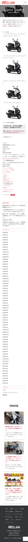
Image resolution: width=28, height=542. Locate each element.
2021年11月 (6, 361)
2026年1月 (5, 249)
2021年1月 (5, 383)
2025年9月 (5, 259)
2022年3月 (5, 351)
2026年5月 (5, 239)
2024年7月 (5, 290)
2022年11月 (6, 332)
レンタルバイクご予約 (18, 514)
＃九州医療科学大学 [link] (8, 182)
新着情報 (12, 194)
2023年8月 (5, 312)
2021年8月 (5, 366)
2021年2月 (5, 380)
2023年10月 (6, 307)
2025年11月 (6, 254)
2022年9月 (5, 337)
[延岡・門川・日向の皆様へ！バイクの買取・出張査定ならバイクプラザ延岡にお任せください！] (14, 480)
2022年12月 (6, 329)
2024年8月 (5, 288)
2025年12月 (6, 252)
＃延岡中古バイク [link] (7, 191)
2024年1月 (5, 303)
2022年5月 (5, 346)
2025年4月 (5, 269)
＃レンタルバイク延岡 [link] (8, 170)
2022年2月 (5, 354)
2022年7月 (5, 341)
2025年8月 (5, 261)
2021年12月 (6, 358)
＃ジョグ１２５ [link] (7, 185)
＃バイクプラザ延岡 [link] (8, 168)
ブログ (4, 390)
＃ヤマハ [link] (5, 174)
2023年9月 (5, 310)
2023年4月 (5, 320)
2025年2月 (5, 273)
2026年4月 (5, 242)
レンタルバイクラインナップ (10, 392)
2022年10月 (6, 334)
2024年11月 (6, 281)
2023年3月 (5, 322)
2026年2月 (5, 247)
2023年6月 (5, 317)
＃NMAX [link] (5, 187)
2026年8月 (5, 232)
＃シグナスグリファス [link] (8, 189)
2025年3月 (5, 271)
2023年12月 (6, 305)
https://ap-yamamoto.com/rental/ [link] (11, 158)
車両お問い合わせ (18, 511)
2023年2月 (5, 324)
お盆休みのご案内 (7, 219)
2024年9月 (5, 286)
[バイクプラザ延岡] (9, 2)
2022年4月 (5, 349)
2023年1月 (5, 327)
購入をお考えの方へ (9, 516)
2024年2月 (5, 300)
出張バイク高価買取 (9, 511)
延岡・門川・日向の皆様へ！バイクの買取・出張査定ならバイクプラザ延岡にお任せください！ (14, 215)
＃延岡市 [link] (5, 176)
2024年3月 (5, 298)
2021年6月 (5, 371)
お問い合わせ (18, 519)
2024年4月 (5, 295)
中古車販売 (22, 508)
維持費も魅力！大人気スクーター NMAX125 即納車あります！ (13, 428)
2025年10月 (6, 256)
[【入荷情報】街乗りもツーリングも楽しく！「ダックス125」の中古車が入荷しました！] (14, 448)
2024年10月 (6, 283)
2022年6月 (5, 344)
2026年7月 (5, 235)
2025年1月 (5, 276)
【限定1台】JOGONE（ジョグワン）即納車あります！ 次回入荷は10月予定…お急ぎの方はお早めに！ (14, 224)
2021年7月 (5, 368)
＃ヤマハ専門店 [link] (7, 172)
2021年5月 (5, 373)
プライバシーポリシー (9, 522)
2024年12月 (6, 278)
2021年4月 (5, 375)
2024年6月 (5, 293)
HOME (6, 508)
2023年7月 (5, 315)
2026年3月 (5, 244)
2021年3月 (5, 378)
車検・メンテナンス (19, 516)
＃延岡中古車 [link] (6, 180)
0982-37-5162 (14, 533)
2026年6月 (5, 237)
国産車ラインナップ (14, 508)
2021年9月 (5, 363)
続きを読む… (11, 436)
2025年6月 (5, 264)
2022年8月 (5, 339)
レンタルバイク (8, 514)
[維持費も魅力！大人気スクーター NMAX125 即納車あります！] (14, 417)
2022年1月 (5, 356)
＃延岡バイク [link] (6, 178)
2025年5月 (5, 266)
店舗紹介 (7, 519)
